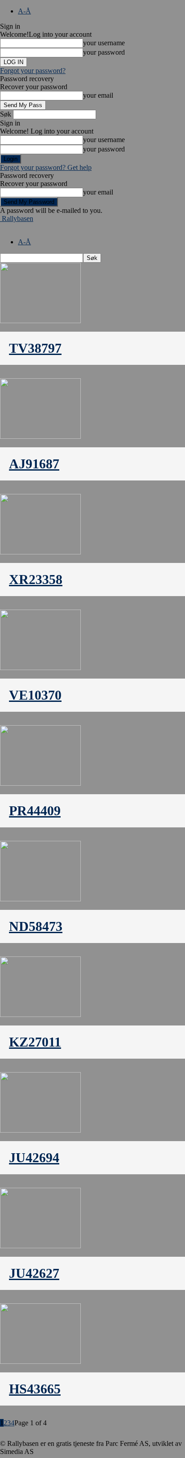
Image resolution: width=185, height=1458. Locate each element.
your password (104, 52)
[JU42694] (40, 1130)
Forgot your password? (33, 70)
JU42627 (34, 1273)
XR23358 (35, 579)
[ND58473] (40, 899)
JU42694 (34, 1157)
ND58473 (35, 926)
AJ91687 (34, 463)
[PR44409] (40, 783)
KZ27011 (35, 1041)
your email (98, 95)
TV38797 (35, 348)
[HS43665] (40, 1361)
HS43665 (35, 1388)
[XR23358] (40, 552)
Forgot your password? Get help (46, 167)
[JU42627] (40, 1246)
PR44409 (35, 810)
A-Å (24, 11)
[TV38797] (40, 320)
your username (104, 43)
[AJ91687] (40, 436)
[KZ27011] (40, 1014)
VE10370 (35, 695)
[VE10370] (40, 667)
